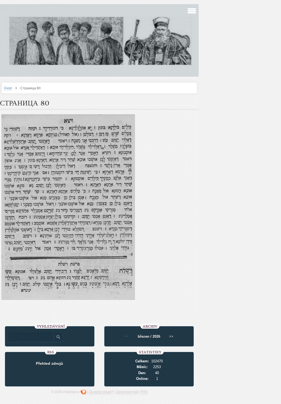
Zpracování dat (127, 392)
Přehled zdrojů (49, 363)
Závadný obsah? (101, 392)
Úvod (8, 88)
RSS (144, 392)
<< (127, 336)
